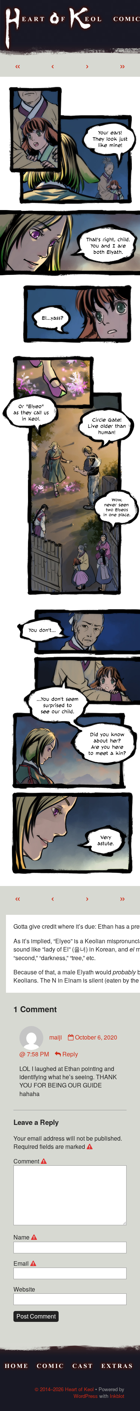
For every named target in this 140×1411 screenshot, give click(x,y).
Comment (31, 1161)
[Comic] (50, 1367)
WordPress (86, 1395)
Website (24, 1289)
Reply (70, 1054)
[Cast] (83, 1367)
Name (26, 1237)
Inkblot (117, 1395)
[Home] (54, 29)
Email (25, 1263)
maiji (55, 1037)
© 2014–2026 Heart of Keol (64, 1389)
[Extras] (117, 1367)
